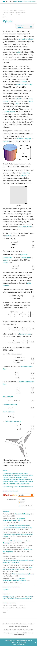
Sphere (5, 483)
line (17, 104)
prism (19, 52)
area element (8, 397)
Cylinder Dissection (9, 477)
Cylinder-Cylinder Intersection (23, 475)
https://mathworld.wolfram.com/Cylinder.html (17, 598)
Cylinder (6, 141)
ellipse (23, 175)
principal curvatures (13, 421)
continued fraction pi (26, 506)
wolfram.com (24, 626)
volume (5, 260)
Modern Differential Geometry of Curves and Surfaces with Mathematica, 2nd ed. (17, 527)
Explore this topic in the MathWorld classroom (18, 487)
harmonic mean (25, 334)
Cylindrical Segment (18, 479)
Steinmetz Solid (14, 483)
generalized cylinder (26, 39)
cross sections (10, 111)
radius (8, 236)
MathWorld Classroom (20, 624)
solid (19, 98)
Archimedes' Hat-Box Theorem (13, 473)
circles (30, 101)
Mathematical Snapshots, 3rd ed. (23, 574)
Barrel (26, 473)
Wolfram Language (24, 139)
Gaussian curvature (10, 404)
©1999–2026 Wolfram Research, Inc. (14, 629)
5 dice (22, 502)
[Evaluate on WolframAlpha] (32, 495)
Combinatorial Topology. (22, 514)
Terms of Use (29, 629)
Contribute (31, 624)
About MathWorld (7, 624)
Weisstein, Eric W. (9, 596)
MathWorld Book (14, 626)
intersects (25, 173)
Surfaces (12, 12)
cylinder (22, 499)
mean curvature (8, 412)
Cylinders (21, 10)
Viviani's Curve (24, 483)
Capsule (5, 475)
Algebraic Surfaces (20, 12)
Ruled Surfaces (19, 14)
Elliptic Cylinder (13, 481)
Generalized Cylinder (26, 481)
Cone (11, 475)
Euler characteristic (25, 227)
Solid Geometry (13, 10)
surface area (25, 257)
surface (24, 82)
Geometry (5, 10)
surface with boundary (24, 84)
